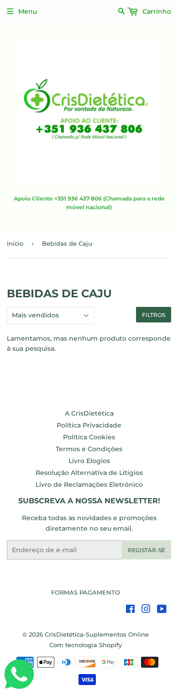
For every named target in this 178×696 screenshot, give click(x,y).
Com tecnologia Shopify (85, 645)
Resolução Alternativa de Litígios (89, 473)
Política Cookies (89, 437)
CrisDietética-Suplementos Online (97, 634)
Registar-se (146, 550)
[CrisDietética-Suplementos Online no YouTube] (162, 610)
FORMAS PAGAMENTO (85, 592)
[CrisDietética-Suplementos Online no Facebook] (130, 610)
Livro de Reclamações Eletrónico (89, 484)
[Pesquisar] (121, 11)
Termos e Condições (89, 449)
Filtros (153, 314)
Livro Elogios (89, 461)
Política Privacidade (89, 425)
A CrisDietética (89, 413)
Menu (27, 11)
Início (15, 243)
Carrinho (156, 11)
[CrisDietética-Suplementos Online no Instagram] (146, 610)
